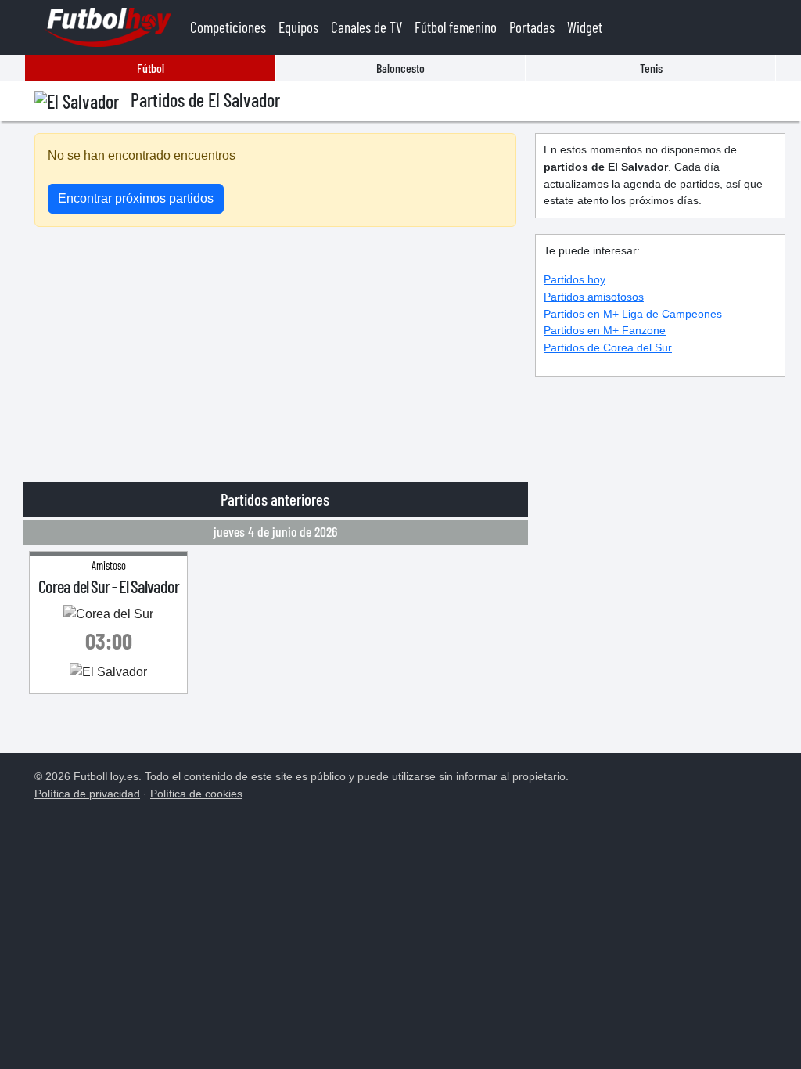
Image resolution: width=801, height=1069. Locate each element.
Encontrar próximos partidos (136, 198)
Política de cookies (196, 793)
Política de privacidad (87, 793)
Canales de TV (366, 27)
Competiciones (228, 27)
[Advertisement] (275, 349)
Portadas (532, 27)
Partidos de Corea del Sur (608, 347)
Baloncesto (400, 67)
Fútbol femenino (456, 27)
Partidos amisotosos (594, 296)
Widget (584, 27)
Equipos (298, 27)
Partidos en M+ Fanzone (605, 330)
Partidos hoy (574, 279)
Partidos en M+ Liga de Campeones (633, 314)
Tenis (651, 67)
